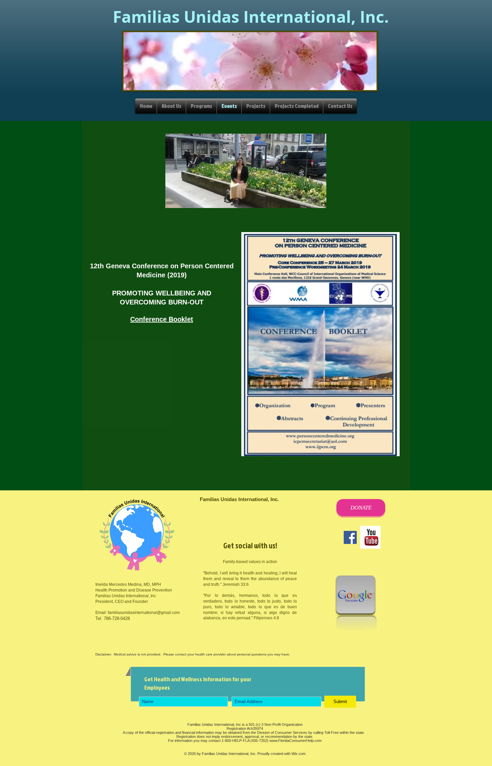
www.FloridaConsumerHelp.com (295, 741)
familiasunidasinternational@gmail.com (144, 612)
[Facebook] (350, 537)
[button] (320, 344)
